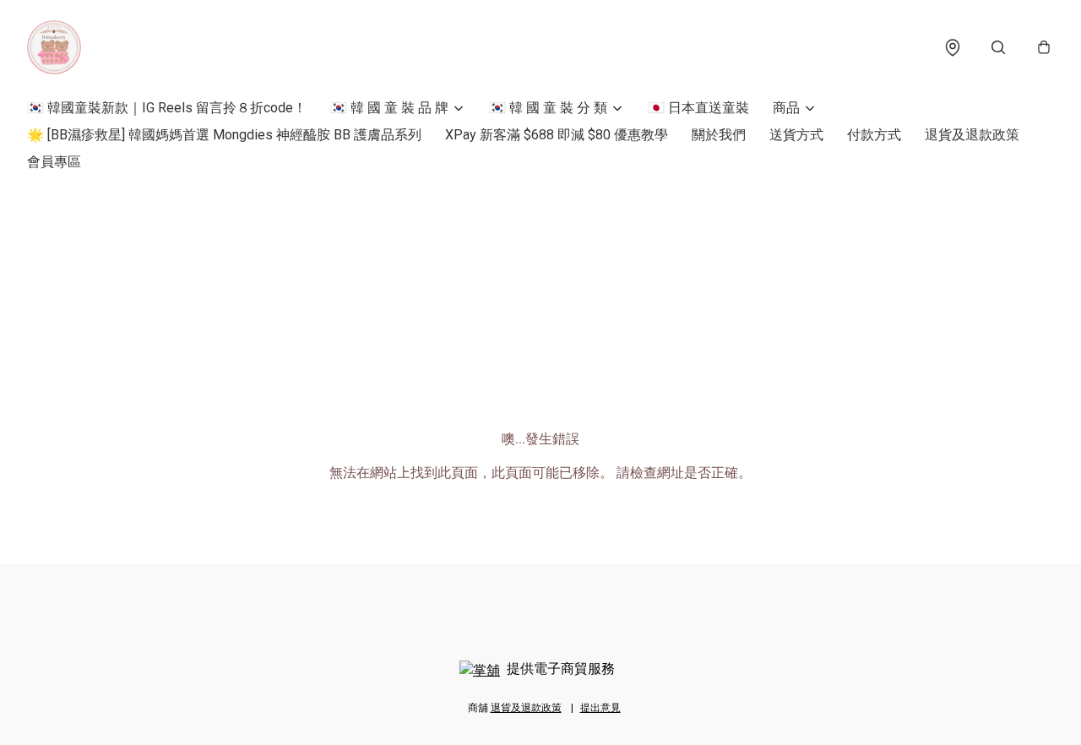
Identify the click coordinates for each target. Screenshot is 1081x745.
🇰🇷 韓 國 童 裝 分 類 (548, 108)
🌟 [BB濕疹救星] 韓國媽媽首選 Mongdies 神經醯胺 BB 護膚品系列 (224, 135)
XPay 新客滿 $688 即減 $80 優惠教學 (556, 135)
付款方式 (874, 135)
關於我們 (719, 135)
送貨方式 (796, 135)
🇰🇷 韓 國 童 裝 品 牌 (389, 108)
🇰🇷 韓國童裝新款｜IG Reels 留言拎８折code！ (167, 108)
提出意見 (600, 708)
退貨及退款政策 (972, 135)
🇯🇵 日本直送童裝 (698, 108)
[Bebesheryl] (54, 47)
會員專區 (54, 162)
